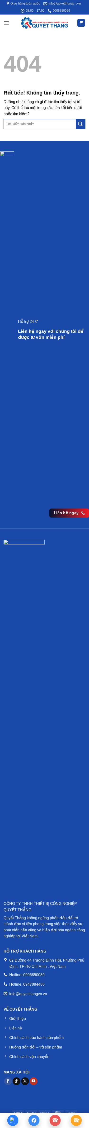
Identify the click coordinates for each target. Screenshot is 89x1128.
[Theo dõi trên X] (25, 1081)
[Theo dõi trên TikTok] (16, 1081)
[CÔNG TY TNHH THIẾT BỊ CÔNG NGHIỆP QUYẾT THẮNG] (44, 23)
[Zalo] (13, 1120)
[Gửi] (80, 124)
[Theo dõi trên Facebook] (8, 1081)
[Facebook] (34, 1120)
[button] (6, 23)
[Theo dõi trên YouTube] (33, 1081)
